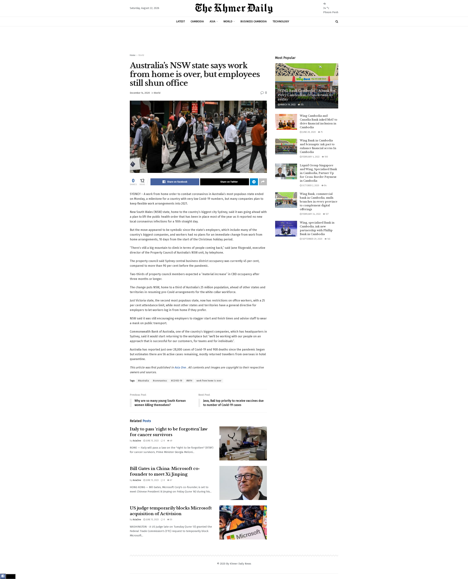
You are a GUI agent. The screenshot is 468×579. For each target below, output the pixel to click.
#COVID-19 (176, 380)
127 (327, 214)
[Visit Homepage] (234, 8)
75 (321, 132)
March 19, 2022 (288, 104)
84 (325, 185)
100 (326, 156)
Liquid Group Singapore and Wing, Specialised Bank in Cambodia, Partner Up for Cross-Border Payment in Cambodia (318, 173)
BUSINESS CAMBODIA (253, 21)
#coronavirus (160, 380)
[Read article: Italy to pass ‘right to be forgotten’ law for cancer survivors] (243, 443)
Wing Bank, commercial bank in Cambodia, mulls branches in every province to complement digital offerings (318, 201)
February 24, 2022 (311, 214)
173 (301, 104)
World (141, 55)
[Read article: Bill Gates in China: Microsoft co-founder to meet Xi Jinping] (243, 483)
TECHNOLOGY (281, 21)
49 (170, 440)
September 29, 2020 (312, 239)
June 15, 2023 (152, 440)
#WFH (189, 380)
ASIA (212, 21)
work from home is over (209, 380)
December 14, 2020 (140, 92)
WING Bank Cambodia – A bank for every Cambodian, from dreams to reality (306, 95)
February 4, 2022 (311, 156)
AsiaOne (137, 440)
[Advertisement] (234, 40)
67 (170, 480)
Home (132, 55)
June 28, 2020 (309, 132)
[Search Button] (336, 21)
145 (328, 239)
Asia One (180, 367)
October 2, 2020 (310, 185)
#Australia (143, 380)
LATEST (180, 21)
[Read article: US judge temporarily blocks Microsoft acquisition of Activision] (243, 522)
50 (170, 519)
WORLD (227, 21)
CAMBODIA (197, 21)
